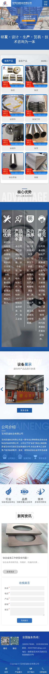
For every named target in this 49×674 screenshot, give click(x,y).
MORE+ (44, 61)
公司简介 (12, 458)
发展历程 (27, 458)
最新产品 (23, 61)
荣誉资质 (42, 458)
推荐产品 (8, 61)
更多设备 (24, 410)
